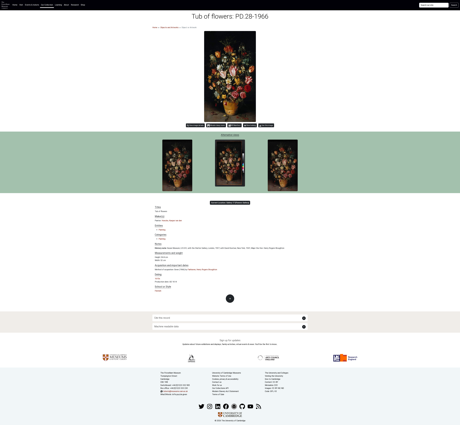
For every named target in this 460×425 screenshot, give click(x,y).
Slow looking (251, 125)
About (66, 5)
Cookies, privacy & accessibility (225, 379)
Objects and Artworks (169, 27)
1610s (157, 279)
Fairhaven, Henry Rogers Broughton (202, 269)
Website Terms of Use (221, 376)
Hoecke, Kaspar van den (172, 220)
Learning (58, 5)
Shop (83, 5)
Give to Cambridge (272, 379)
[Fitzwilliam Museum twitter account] (202, 406)
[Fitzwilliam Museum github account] (242, 406)
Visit (21, 5)
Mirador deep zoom (217, 125)
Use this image (267, 125)
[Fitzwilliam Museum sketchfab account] (234, 406)
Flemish (158, 291)
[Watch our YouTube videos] (251, 406)
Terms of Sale (218, 394)
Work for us (217, 385)
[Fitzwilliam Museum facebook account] (218, 406)
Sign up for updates (230, 340)
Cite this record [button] (162, 317)
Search (454, 5)
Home (15, 5)
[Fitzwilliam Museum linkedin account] (226, 406)
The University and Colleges (276, 373)
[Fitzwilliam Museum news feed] (258, 406)
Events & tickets (32, 5)
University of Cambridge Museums (226, 373)
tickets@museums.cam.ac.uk (175, 391)
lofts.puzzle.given (179, 394)
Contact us (216, 382)
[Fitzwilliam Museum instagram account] (210, 406)
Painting (162, 230)
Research (75, 5)
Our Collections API (220, 388)
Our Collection (47, 5)
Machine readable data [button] (166, 326)
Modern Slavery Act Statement (225, 391)
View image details (196, 125)
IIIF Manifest (236, 125)
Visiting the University (274, 376)
